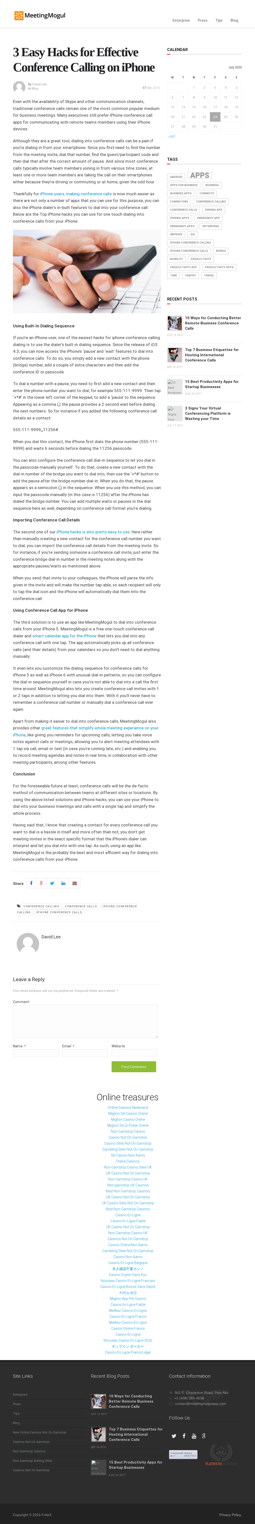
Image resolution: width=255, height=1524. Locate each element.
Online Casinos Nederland (128, 1108)
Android (176, 177)
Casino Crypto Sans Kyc (128, 1275)
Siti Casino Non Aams (128, 1155)
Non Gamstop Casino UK (128, 1179)
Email (68, 1046)
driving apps (179, 218)
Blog (234, 20)
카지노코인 (128, 1293)
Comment (21, 1002)
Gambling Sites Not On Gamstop (127, 1149)
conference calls (81, 906)
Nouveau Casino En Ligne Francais (128, 1281)
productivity (201, 259)
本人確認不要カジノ (128, 1269)
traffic (190, 275)
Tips (219, 20)
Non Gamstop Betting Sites (32, 1461)
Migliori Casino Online (128, 1119)
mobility (176, 259)
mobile (221, 251)
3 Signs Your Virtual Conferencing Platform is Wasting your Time (208, 413)
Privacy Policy (230, 1515)
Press (202, 20)
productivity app (183, 267)
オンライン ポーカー (128, 1346)
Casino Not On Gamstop (128, 1137)
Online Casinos (128, 1161)
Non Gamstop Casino (128, 1131)
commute (206, 193)
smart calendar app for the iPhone (64, 635)
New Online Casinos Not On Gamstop (39, 1432)
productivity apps (219, 267)
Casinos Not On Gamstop (128, 1239)
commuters (179, 201)
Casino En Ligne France (128, 1317)
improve (176, 234)
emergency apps (182, 226)
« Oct (171, 136)
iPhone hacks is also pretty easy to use (93, 531)
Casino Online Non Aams (128, 1245)
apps (199, 175)
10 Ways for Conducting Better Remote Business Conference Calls (213, 323)
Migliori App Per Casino (128, 1299)
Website (118, 1046)
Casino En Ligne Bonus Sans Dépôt (127, 1287)
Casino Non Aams (128, 1257)
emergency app (208, 218)
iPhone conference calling (190, 242)
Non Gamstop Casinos (29, 1451)
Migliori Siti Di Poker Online (127, 1125)
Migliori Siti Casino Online (128, 1114)
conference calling (41, 906)
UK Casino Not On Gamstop (128, 1173)
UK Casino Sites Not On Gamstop (128, 1203)
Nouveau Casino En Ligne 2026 (128, 1340)
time (173, 275)
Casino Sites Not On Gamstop (127, 1143)
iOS (192, 234)
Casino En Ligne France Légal (128, 1352)
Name (19, 1046)
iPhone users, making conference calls (76, 193)
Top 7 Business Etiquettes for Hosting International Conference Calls (212, 355)
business (212, 185)
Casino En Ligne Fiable (128, 1221)
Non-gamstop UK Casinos (128, 1185)
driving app (213, 209)
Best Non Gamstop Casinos (128, 1191)
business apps (180, 193)
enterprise (210, 226)
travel (209, 275)
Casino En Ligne (128, 1215)
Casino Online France (128, 1328)
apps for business (183, 185)
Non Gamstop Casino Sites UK (128, 1167)
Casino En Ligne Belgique (128, 1263)
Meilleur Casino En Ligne (128, 1311)
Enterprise (181, 20)
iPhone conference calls (59, 912)
